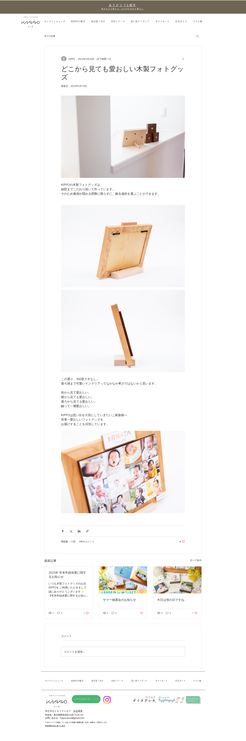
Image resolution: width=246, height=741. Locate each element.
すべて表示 (196, 560)
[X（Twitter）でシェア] (70, 531)
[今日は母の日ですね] (177, 580)
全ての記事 (49, 35)
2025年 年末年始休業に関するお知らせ (67, 574)
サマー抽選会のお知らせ (119, 600)
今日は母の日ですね (170, 600)
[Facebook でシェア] (62, 531)
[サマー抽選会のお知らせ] (123, 580)
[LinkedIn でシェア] (79, 531)
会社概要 (78, 711)
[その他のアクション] (183, 59)
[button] (197, 21)
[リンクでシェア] (87, 531)
